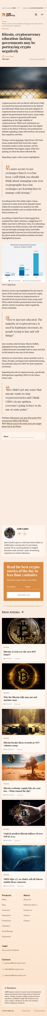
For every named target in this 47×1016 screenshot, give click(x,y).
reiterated (6, 347)
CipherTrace (11, 284)
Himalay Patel (8, 658)
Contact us (28, 910)
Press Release (7, 931)
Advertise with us (30, 905)
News (4, 900)
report (32, 218)
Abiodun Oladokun (10, 795)
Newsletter (6, 915)
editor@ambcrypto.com (14, 969)
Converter (6, 910)
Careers (27, 921)
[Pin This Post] (22, 435)
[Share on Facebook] (12, 435)
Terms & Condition (39, 1011)
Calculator (6, 926)
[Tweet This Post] (17, 435)
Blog (3, 905)
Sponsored (6, 937)
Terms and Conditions (10, 950)
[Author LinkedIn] (25, 533)
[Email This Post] (27, 435)
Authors (27, 915)
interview (19, 140)
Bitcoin (5, 29)
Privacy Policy (26, 1011)
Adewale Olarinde (9, 749)
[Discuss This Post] (32, 435)
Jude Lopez (5, 59)
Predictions (6, 921)
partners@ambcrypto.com (15, 963)
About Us (27, 900)
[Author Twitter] (19, 533)
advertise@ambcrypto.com (15, 975)
